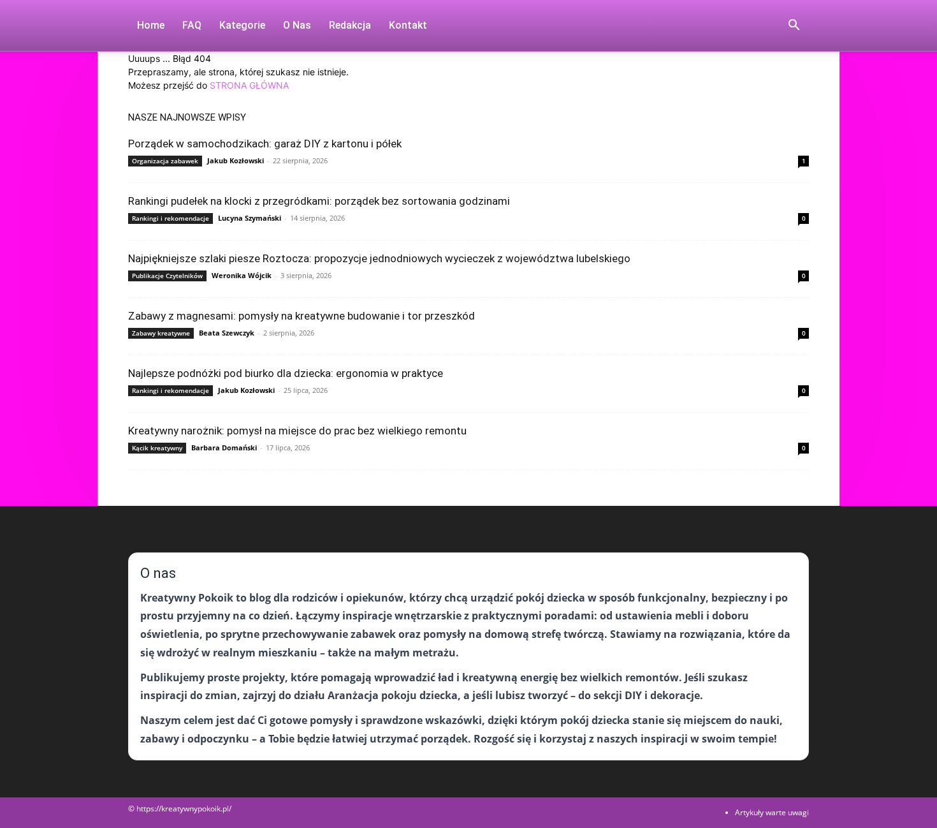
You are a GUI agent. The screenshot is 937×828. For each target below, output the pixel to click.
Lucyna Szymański (249, 218)
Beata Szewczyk (226, 332)
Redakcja (350, 25)
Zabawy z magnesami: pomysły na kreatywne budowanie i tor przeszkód (301, 315)
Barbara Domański (224, 447)
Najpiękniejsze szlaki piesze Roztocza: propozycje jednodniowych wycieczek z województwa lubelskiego (379, 258)
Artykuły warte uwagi (772, 812)
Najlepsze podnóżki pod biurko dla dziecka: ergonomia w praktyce (285, 373)
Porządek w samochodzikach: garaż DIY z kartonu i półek (265, 143)
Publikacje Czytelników (167, 275)
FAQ (191, 25)
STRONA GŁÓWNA (249, 85)
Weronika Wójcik (242, 275)
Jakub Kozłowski (235, 160)
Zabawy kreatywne (161, 333)
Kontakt (408, 25)
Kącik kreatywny (157, 447)
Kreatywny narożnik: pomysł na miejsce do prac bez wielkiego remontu (297, 430)
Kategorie (242, 25)
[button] (793, 26)
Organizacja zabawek (165, 160)
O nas (297, 25)
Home (150, 25)
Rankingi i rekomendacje (170, 218)
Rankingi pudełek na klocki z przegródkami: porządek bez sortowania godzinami (319, 201)
